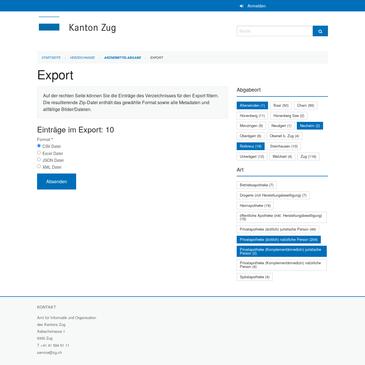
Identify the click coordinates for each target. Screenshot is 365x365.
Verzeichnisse (82, 57)
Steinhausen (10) (284, 146)
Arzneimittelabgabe (122, 57)
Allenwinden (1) (252, 105)
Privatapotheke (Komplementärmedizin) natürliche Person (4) (280, 264)
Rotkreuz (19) (250, 146)
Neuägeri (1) (281, 125)
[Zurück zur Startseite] (111, 30)
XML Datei (51, 167)
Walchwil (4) (282, 156)
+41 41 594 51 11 (54, 345)
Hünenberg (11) (252, 115)
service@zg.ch (49, 352)
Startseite (51, 57)
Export (156, 57)
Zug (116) (308, 156)
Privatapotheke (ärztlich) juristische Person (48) (278, 229)
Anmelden (257, 6)
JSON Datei (53, 160)
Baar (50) (281, 105)
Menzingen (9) (251, 125)
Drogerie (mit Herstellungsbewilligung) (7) (273, 195)
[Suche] (320, 31)
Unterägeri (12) (252, 156)
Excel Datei (52, 153)
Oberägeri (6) (250, 135)
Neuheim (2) (310, 125)
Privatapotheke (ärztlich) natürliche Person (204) (279, 239)
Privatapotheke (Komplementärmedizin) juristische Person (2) (280, 251)
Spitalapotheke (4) (254, 276)
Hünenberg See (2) (288, 115)
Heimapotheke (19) (255, 205)
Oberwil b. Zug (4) (284, 135)
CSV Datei (51, 146)
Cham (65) (305, 105)
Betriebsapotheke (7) (256, 184)
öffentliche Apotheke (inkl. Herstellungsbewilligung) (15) (281, 217)
